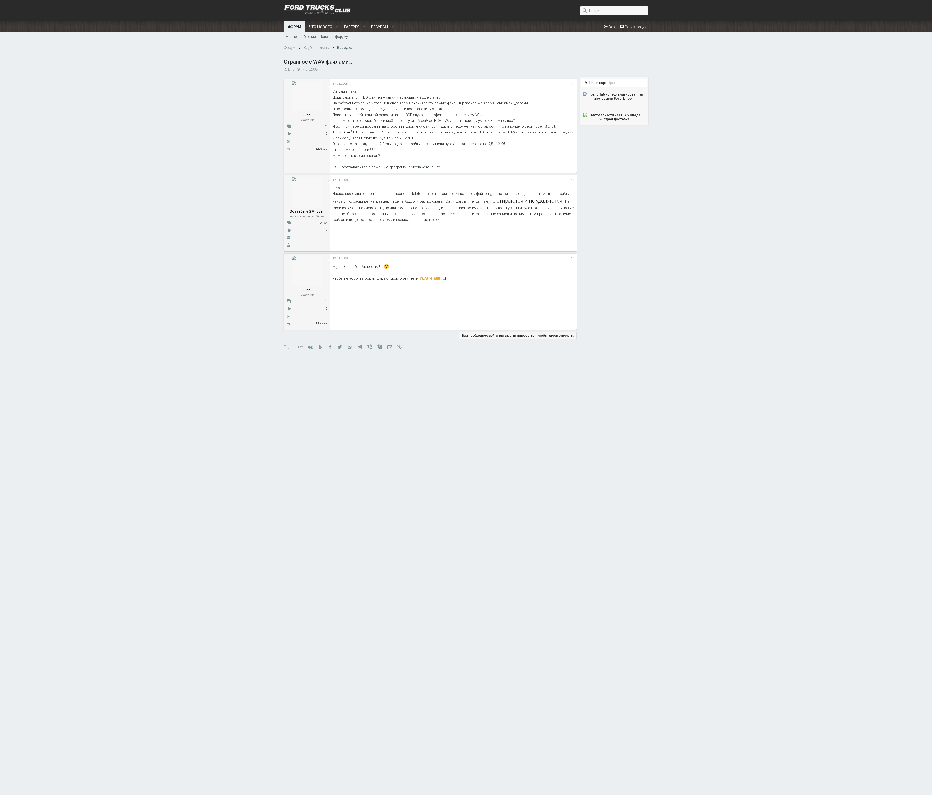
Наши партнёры (602, 83)
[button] (336, 27)
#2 (572, 180)
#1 (572, 83)
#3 (572, 258)
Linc (291, 69)
